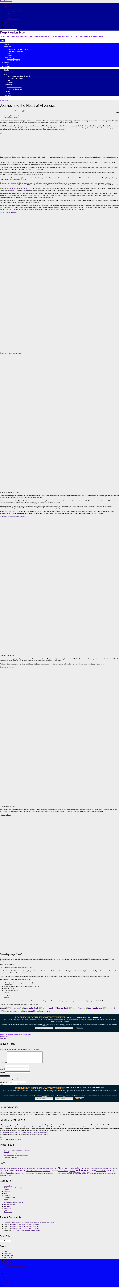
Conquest (81, 1168)
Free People (61, 1171)
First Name (44, 1025)
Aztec (44, 1168)
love (16, 1173)
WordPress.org (8, 1257)
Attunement (37, 1168)
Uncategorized (8, 1212)
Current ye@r (4, 1082)
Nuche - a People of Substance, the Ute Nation (17, 1150)
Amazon (30, 1168)
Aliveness (14, 1168)
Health (6, 1193)
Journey (2, 1034)
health (66, 1171)
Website (2, 1072)
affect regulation (5, 1168)
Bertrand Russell (49, 1168)
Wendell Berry (27, 1034)
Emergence (39, 1171)
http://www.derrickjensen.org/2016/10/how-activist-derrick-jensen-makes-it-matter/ (24, 1132)
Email (64, 1025)
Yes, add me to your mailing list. (12, 1079)
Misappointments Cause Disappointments (16, 1155)
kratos (104, 1171)
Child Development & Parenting (13, 1188)
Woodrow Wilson (5, 1175)
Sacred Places (17, 1034)
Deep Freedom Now (12, 32)
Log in (5, 1251)
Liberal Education (7, 1173)
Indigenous (7, 1195)
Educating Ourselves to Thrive (12, 1153)
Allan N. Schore (23, 1168)
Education (20, 1170)
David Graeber (90, 1168)
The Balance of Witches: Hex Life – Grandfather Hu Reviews (21, 1222)
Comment (3, 1062)
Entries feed (7, 1253)
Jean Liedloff (99, 1171)
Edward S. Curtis (31, 1171)
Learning (20, 111)
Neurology (7, 1206)
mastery (27, 1173)
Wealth (113, 1173)
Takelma (109, 1173)
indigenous (82, 1170)
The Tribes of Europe (47, 1222)
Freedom (54, 1171)
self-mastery (75, 1173)
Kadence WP (35, 1286)
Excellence (46, 1171)
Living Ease (7, 1201)
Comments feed (8, 1255)
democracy (108, 1168)
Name (2, 1066)
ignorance (72, 1171)
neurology (52, 1173)
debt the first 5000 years (99, 1168)
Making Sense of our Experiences (14, 1202)
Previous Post (4, 1036)
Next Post (3, 1038)
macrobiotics (21, 1173)
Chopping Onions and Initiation (21, 811)
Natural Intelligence (41, 1173)
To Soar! (6, 1152)
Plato (58, 1173)
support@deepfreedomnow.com (17, 967)
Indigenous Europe (9, 1197)
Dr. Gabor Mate (7, 1170)
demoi (115, 1168)
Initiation (92, 1171)
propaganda (65, 1173)
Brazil (55, 1168)
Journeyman (9, 1034)
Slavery (85, 1172)
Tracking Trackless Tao (10, 1157)
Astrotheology (8, 1186)
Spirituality (102, 1173)
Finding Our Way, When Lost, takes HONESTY (25, 1224)
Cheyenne (63, 1168)
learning (110, 1170)
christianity (72, 1168)
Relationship (7, 1208)
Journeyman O (6, 111)
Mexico (33, 1173)
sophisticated (94, 1173)
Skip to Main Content (6, 1)
